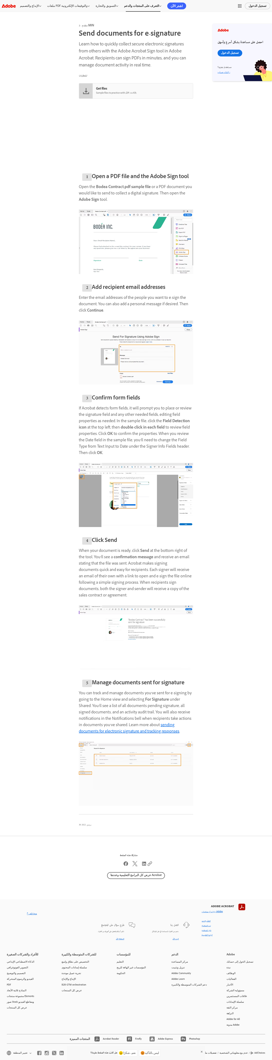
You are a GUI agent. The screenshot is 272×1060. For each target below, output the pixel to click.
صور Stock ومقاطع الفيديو (20, 1001)
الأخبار (230, 984)
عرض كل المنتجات (17, 1007)
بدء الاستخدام (206, 926)
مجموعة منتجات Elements (20, 996)
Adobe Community (181, 973)
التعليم (120, 961)
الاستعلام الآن (120, 939)
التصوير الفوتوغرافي (17, 967)
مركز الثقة (232, 1007)
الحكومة (121, 973)
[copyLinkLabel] (149, 865)
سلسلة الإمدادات (235, 1001)
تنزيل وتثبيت (178, 967)
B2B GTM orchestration (74, 984)
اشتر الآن (177, 6)
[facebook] (39, 1053)
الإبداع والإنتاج (69, 978)
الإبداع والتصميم (29, 6)
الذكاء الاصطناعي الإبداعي (20, 961)
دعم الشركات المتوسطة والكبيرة (189, 984)
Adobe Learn (178, 978)
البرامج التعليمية (207, 935)
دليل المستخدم (206, 930)
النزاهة (230, 1013)
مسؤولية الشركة (235, 990)
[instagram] (47, 1053)
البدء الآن (176, 939)
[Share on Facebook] (125, 865)
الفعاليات (231, 978)
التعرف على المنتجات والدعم (141, 6)
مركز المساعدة (179, 961)
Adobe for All (233, 1019)
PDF (9, 984)
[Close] (201, 1051)
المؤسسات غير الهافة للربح (131, 967)
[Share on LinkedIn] (144, 865)
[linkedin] (62, 1053)
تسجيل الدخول (257, 6)
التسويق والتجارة (106, 6)
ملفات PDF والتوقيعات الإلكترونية (67, 6)
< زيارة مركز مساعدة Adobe (212, 912)
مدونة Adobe (233, 1024)
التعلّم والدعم (206, 921)
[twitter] (54, 1053)
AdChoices (259, 1052)
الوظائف (231, 973)
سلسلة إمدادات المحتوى (74, 967)
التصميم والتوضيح (16, 973)
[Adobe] (8, 6)
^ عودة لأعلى (32, 914)
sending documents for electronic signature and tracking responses (129, 728)
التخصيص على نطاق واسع (75, 961)
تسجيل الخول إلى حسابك (240, 961)
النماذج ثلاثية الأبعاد (16, 990)
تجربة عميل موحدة (71, 973)
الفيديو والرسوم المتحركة (20, 978)
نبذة (229, 967)
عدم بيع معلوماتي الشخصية (234, 1052)
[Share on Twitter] (134, 865)
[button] (239, 6)
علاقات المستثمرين (237, 996)
